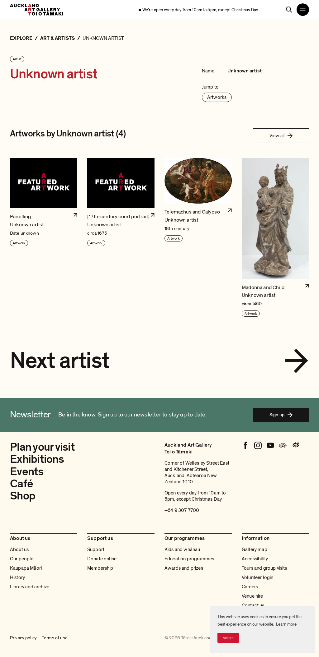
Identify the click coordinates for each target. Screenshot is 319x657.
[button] (43, 237)
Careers (250, 586)
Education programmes (189, 558)
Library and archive (29, 586)
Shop (22, 495)
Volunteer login (257, 577)
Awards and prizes (183, 568)
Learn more (286, 624)
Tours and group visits (264, 568)
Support (95, 549)
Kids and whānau (182, 549)
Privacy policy (23, 638)
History (17, 577)
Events (27, 471)
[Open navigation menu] (303, 9)
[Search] (289, 9)
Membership (100, 568)
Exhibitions (37, 459)
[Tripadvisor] (283, 445)
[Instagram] (258, 445)
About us (19, 549)
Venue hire (252, 596)
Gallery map (254, 549)
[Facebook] (245, 445)
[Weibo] (295, 445)
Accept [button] (228, 637)
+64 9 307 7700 (181, 510)
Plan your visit (42, 447)
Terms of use (55, 638)
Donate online (102, 558)
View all (276, 135)
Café (21, 483)
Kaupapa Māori (26, 568)
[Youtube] (270, 445)
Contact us (253, 605)
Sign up (276, 414)
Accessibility (255, 558)
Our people (22, 558)
